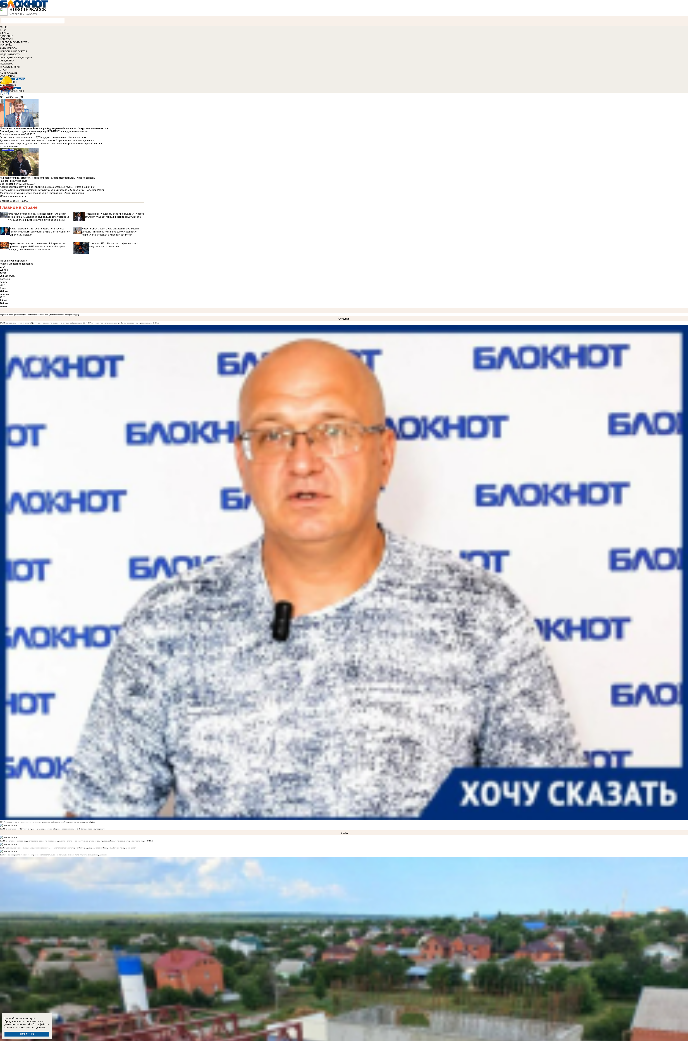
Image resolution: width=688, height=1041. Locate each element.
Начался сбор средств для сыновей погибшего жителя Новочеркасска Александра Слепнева (51, 143)
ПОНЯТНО (27, 1034)
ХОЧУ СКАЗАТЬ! (9, 72)
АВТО (3, 30)
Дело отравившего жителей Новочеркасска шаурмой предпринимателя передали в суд (47, 140)
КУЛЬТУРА (6, 45)
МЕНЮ (4, 27)
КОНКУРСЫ (6, 39)
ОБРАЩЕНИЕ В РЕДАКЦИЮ (16, 57)
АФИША (4, 33)
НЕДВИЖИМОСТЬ (10, 54)
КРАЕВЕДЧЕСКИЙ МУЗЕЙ (14, 42)
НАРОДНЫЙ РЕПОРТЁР (13, 51)
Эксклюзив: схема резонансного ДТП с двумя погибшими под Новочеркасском (43, 137)
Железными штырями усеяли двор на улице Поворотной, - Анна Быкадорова (42, 193)
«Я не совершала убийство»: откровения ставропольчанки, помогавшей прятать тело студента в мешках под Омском (56, 855)
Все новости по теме (11, 134)
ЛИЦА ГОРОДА (8, 48)
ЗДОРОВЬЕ (6, 36)
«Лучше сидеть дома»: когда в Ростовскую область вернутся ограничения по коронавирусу (39, 315)
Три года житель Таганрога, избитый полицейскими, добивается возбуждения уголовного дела (46, 822)
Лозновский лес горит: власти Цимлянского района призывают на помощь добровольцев (44, 323)
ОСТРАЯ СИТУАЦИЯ (11, 97)
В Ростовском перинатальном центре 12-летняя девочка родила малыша (120, 323)
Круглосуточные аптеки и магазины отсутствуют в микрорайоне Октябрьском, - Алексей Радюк (52, 190)
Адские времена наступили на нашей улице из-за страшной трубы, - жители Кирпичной (47, 187)
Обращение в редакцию (13, 196)
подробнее (27, 263)
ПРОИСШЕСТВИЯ (10, 66)
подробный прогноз (10, 263)
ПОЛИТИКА (6, 63)
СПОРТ (4, 69)
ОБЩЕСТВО (7, 60)
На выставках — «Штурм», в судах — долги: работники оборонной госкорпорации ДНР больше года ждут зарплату (55, 829)
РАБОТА (20, 79)
